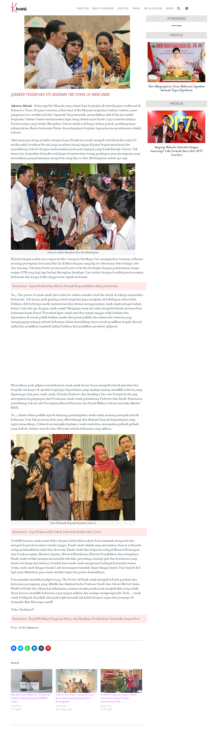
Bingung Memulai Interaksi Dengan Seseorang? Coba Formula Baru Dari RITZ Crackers (176, 151)
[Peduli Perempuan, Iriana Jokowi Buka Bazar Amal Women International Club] (121, 681)
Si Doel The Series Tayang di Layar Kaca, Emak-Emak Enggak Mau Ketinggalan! (75, 698)
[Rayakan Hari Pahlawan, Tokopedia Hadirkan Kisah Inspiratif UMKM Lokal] (31, 681)
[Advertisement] (77, 356)
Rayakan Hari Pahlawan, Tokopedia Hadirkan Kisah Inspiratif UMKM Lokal (30, 698)
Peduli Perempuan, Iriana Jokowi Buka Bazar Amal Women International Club (118, 698)
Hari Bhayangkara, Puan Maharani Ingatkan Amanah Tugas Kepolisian (176, 88)
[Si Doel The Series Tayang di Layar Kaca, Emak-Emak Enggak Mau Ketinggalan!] (76, 681)
